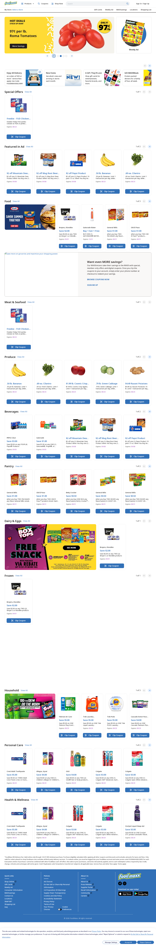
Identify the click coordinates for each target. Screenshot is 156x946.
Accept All (128, 942)
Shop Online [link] (9, 823)
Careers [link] (84, 837)
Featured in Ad (14, 146)
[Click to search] (127, 3)
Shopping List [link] (10, 846)
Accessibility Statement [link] (53, 840)
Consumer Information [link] (14, 832)
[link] (11, 3)
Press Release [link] (86, 826)
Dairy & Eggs (13, 521)
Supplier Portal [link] (87, 829)
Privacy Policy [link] (49, 843)
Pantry (9, 466)
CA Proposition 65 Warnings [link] (55, 832)
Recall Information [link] (88, 832)
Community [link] (85, 835)
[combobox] (98, 3)
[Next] (149, 66)
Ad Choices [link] (48, 823)
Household (12, 632)
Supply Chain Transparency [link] (54, 835)
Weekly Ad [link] (9, 829)
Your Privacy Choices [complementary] (58, 850)
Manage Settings (111, 942)
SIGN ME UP (92, 285)
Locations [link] (8, 840)
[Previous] (145, 66)
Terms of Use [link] (49, 846)
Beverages (12, 411)
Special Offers (14, 92)
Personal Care (14, 687)
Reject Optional (145, 942)
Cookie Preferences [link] (66, 850)
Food (8, 201)
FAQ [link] (6, 849)
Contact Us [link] (9, 837)
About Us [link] (84, 823)
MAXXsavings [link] (10, 835)
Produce (10, 357)
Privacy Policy (96, 931)
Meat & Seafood (15, 302)
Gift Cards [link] (8, 826)
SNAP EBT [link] (8, 843)
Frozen (9, 575)
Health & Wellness (17, 741)
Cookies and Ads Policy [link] (53, 837)
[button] (19, 118)
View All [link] (28, 92)
